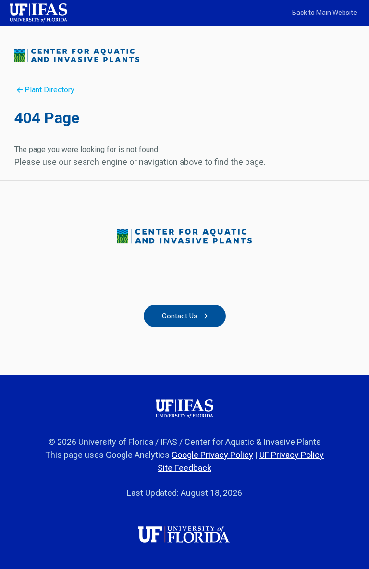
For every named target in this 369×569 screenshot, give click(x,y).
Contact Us (180, 316)
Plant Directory (48, 89)
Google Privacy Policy (212, 455)
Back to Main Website (324, 12)
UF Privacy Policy (291, 455)
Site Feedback (184, 468)
